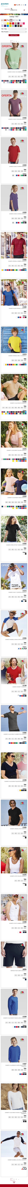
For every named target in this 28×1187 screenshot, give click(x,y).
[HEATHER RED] (4, 81)
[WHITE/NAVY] (24, 1168)
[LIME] (15, 270)
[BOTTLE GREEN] (22, 412)
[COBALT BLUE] (20, 81)
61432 (24, 118)
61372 (24, 449)
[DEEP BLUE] (18, 506)
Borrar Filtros (14, 35)
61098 (24, 922)
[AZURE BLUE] (25, 81)
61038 (24, 1017)
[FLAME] (15, 81)
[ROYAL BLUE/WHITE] (20, 695)
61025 (24, 212)
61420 (24, 307)
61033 (24, 496)
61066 (24, 733)
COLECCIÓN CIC (7, 9)
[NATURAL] (22, 82)
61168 (24, 685)
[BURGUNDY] (22, 81)
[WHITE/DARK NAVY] (24, 648)
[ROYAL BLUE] (11, 82)
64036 (24, 969)
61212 (24, 591)
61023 (24, 165)
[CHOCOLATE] (16, 412)
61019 (24, 354)
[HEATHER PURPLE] (6, 81)
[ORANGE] (11, 270)
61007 (24, 1064)
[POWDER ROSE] (15, 82)
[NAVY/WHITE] (24, 695)
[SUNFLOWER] (6, 364)
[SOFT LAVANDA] (9, 129)
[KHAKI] (22, 413)
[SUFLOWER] (2, 270)
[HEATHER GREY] (9, 81)
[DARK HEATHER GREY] (18, 81)
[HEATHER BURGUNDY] (13, 81)
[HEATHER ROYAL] (2, 81)
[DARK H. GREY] (13, 412)
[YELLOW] (2, 413)
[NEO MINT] (18, 82)
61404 (24, 1111)
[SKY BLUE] (4, 270)
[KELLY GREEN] (25, 82)
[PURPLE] (9, 270)
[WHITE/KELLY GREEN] (22, 648)
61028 (24, 1158)
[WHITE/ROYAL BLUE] (18, 648)
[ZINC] (4, 82)
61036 (24, 402)
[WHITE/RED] (20, 648)
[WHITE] (6, 82)
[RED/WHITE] (22, 695)
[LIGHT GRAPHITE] (24, 82)
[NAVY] (20, 82)
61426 (24, 827)
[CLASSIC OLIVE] (15, 412)
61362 (24, 543)
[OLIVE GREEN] (16, 82)
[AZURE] (25, 128)
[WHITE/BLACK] (25, 648)
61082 (24, 260)
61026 (24, 638)
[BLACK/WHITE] (25, 695)
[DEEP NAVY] (16, 81)
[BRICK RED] (20, 412)
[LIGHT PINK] (20, 222)
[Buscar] (11, 8)
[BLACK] (24, 81)
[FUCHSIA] (20, 270)
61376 (24, 875)
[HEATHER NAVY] (7, 81)
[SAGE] (9, 82)
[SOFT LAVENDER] (7, 82)
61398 (24, 780)
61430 (24, 70)
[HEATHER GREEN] (11, 81)
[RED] (13, 82)
